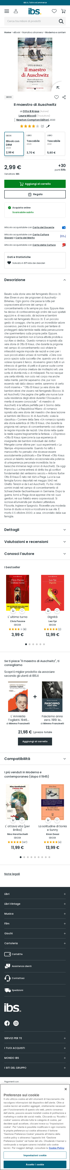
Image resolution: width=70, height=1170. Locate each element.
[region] (35, 1127)
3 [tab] (33, 644)
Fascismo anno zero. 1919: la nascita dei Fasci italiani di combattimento (52, 718)
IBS (17, 173)
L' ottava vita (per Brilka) (17, 828)
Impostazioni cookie (35, 1155)
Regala (38, 194)
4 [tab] (37, 644)
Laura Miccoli (27, 115)
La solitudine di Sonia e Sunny (52, 828)
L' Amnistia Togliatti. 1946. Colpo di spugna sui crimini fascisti (17, 718)
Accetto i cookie (35, 1164)
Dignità (52, 617)
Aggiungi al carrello (37, 184)
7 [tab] (42, 857)
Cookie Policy (56, 1148)
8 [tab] (45, 857)
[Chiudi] (66, 1089)
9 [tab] (49, 857)
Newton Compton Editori (32, 120)
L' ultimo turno (17, 617)
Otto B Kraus (31, 111)
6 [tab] (44, 644)
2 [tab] (29, 644)
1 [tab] (35, 89)
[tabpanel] (35, 64)
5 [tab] (40, 644)
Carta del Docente (43, 227)
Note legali (12, 874)
